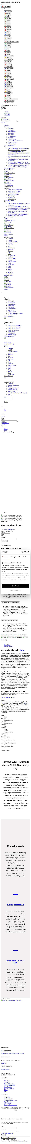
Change (3, 107)
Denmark (8, 29)
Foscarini (10, 249)
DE (8, 115)
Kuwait (8, 52)
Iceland (8, 45)
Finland (8, 34)
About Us (10, 383)
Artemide (10, 238)
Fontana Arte (11, 248)
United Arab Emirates (11, 98)
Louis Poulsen (11, 255)
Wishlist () (3, 117)
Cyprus (8, 25)
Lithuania (8, 57)
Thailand (8, 97)
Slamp (9, 267)
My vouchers (7, 1103)
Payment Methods (12, 389)
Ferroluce (10, 244)
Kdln (9, 252)
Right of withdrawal (13, 388)
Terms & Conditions (13, 385)
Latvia (8, 54)
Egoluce (10, 243)
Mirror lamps (11, 196)
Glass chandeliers (12, 142)
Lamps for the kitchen (13, 192)
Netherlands (9, 66)
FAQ (9, 394)
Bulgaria (8, 18)
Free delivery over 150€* (15, 962)
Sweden (8, 91)
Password (3, 1129)
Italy (7, 48)
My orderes (7, 1097)
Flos (9, 246)
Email (2, 1126)
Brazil (7, 16)
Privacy (10, 386)
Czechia (8, 27)
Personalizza (14, 590)
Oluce (9, 266)
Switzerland (9, 93)
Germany (8, 38)
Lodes (9, 254)
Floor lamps (11, 137)
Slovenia (8, 84)
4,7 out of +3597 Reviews (8, 529)
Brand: (2, 521)
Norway (8, 70)
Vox (22, 702)
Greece (8, 40)
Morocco (8, 65)
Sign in (3, 416)
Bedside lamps (12, 136)
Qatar (7, 75)
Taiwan (8, 95)
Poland (8, 72)
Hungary (8, 43)
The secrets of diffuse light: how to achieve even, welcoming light (17, 150)
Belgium (8, 15)
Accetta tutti (15, 585)
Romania (8, 77)
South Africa (9, 86)
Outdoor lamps (12, 144)
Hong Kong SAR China (12, 41)
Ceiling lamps (11, 130)
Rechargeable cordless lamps (15, 140)
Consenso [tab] (5, 557)
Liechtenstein (9, 56)
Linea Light (11, 264)
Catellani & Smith (12, 241)
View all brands (8, 376)
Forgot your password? (7, 1133)
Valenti (9, 270)
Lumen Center (11, 258)
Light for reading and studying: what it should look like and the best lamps (18, 165)
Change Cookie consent (10, 1105)
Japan (8, 50)
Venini (9, 373)
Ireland (8, 47)
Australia (8, 11)
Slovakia (8, 82)
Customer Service (5, 2)
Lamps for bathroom (13, 194)
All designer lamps (9, 145)
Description (7, 645)
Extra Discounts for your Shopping (17, 392)
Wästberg (10, 272)
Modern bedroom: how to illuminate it (18, 209)
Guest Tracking (8, 1098)
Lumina (10, 260)
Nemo (9, 263)
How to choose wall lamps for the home (18, 148)
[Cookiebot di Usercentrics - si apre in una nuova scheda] (22, 552)
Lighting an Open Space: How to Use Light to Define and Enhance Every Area (19, 162)
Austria (8, 13)
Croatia (8, 23)
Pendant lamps (12, 131)
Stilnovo (10, 269)
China (7, 22)
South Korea (9, 88)
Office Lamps (11, 197)
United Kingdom (10, 100)
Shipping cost (11, 391)
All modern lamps (9, 200)
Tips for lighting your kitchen (15, 215)
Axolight (10, 240)
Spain (7, 89)
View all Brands (8, 185)
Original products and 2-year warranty (10, 602)
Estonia (8, 32)
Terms (25, 1141)
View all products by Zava (8, 697)
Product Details (8, 646)
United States (9, 102)
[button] (8, 186)
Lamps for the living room (15, 189)
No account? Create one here (8, 1138)
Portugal (8, 73)
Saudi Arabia (9, 79)
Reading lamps (12, 139)
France (8, 36)
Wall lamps (11, 128)
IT (7, 111)
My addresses (8, 1102)
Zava (22, 650)
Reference (4, 750)
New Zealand (9, 68)
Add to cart (4, 540)
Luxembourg (9, 59)
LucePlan (10, 257)
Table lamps (11, 133)
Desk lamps (11, 134)
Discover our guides (9, 168)
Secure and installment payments (9, 620)
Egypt (7, 31)
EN (8, 113)
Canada (8, 20)
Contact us (10, 396)
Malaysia (8, 61)
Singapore (9, 81)
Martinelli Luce (12, 261)
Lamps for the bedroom (14, 191)
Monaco (8, 63)
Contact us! (4, 1063)
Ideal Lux (10, 251)
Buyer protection (15, 905)
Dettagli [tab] (13, 557)
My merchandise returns (10, 1100)
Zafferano (10, 274)
